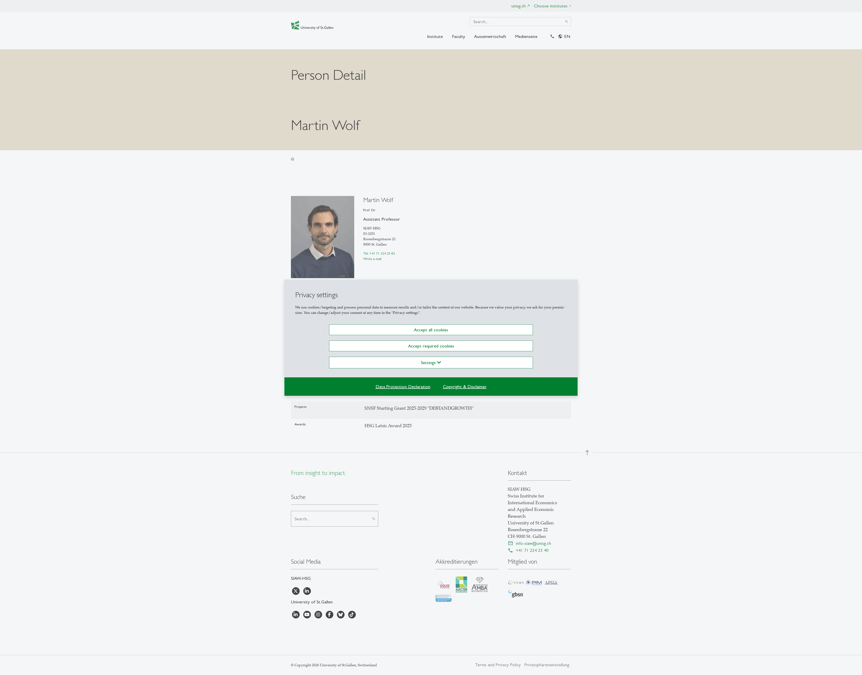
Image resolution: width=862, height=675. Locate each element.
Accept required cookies (431, 346)
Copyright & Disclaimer (465, 386)
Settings (429, 362)
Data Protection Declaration (403, 386)
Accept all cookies (431, 329)
